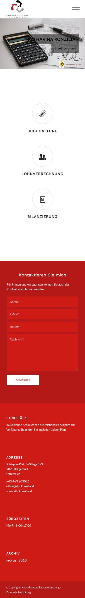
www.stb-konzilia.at (19, 491)
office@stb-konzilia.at (20, 486)
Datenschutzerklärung (18, 592)
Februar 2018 (16, 560)
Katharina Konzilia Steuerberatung (41, 587)
